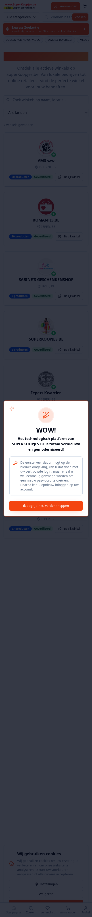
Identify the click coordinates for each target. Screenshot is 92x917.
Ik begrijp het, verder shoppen (46, 505)
